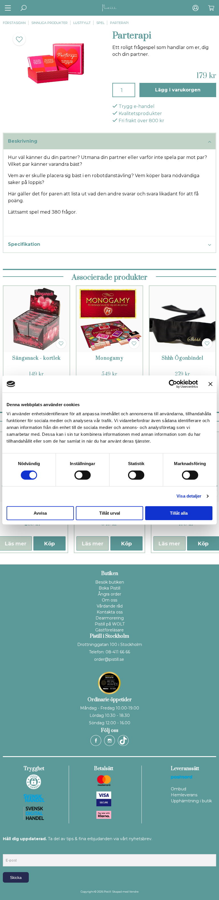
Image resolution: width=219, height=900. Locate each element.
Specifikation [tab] (24, 244)
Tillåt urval (109, 513)
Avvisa (40, 513)
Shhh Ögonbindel (182, 358)
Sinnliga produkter (49, 23)
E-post (8, 849)
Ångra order (109, 594)
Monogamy (109, 358)
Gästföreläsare (109, 630)
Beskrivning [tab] (22, 141)
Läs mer (93, 544)
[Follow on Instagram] (109, 740)
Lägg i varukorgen (177, 90)
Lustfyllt (82, 23)
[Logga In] (195, 8)
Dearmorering (110, 618)
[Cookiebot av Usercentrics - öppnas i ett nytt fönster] (173, 384)
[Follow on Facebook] (96, 740)
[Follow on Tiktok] (123, 740)
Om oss (109, 600)
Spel (100, 23)
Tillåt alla (179, 513)
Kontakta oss (110, 612)
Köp (49, 544)
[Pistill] (109, 7)
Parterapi (119, 23)
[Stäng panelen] (210, 384)
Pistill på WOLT (110, 624)
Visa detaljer (189, 496)
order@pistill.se (109, 659)
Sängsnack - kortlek (36, 358)
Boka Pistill (109, 588)
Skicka (16, 877)
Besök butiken (109, 582)
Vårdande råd (110, 606)
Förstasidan (14, 23)
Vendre (134, 891)
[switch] (82, 475)
